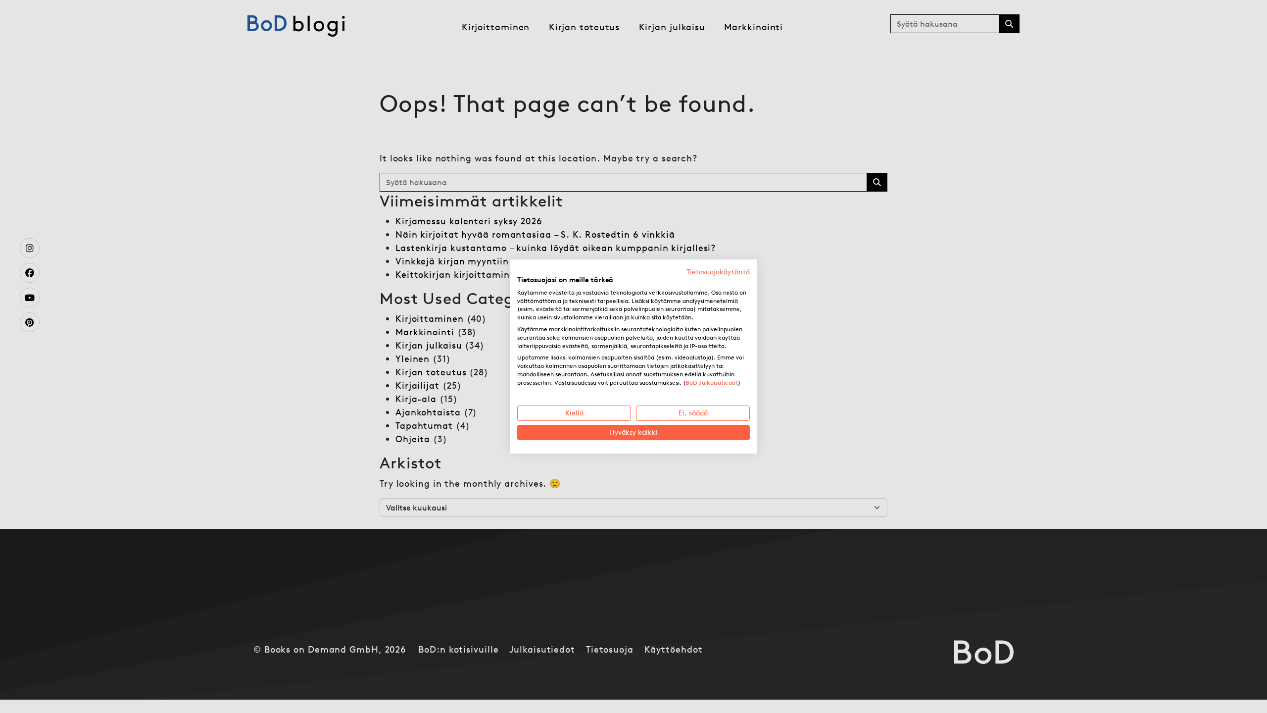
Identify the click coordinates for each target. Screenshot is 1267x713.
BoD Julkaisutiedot (711, 382)
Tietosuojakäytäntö (718, 271)
